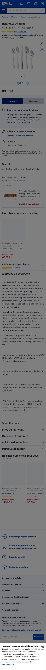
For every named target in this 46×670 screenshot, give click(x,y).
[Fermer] (43, 647)
